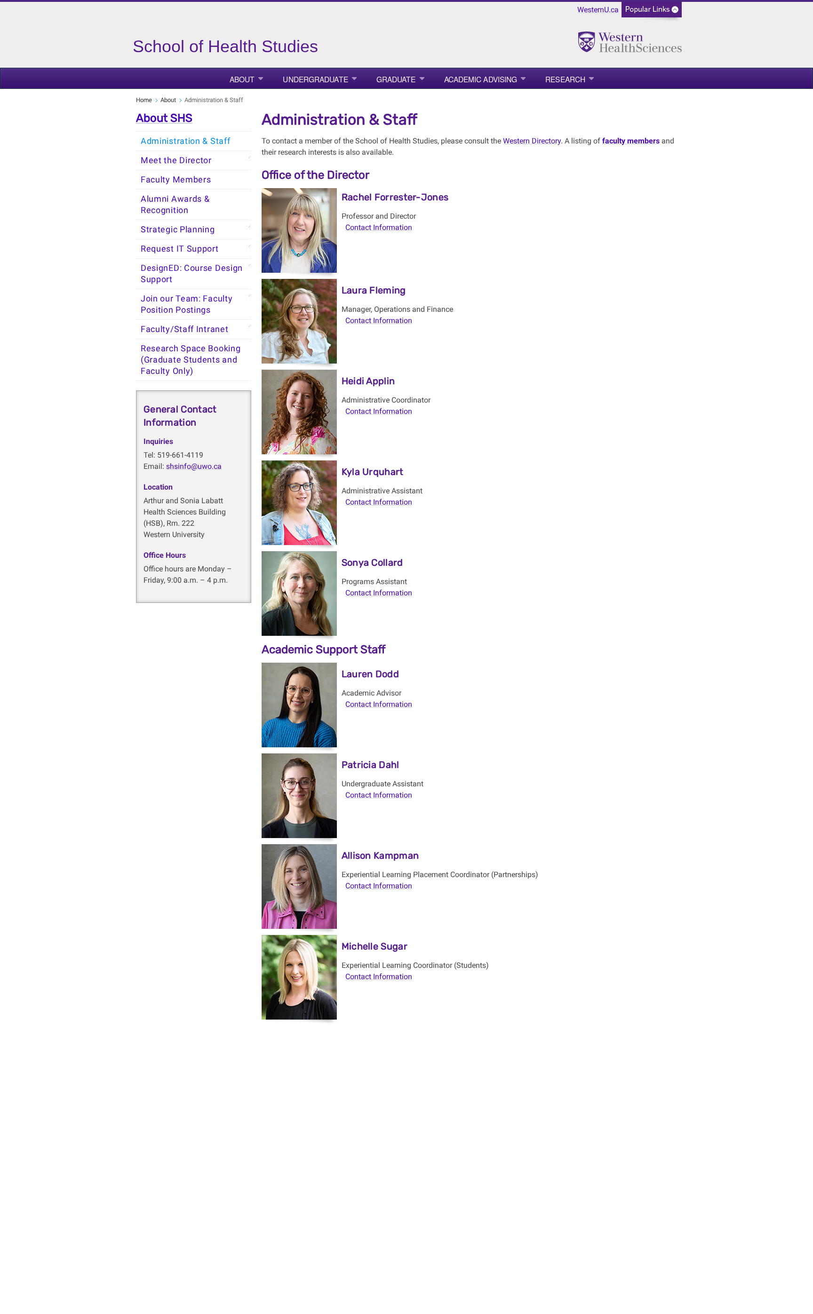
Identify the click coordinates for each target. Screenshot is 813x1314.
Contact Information (378, 227)
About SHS (164, 118)
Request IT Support (180, 248)
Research (565, 79)
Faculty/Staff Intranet (184, 329)
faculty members (631, 140)
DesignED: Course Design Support (192, 273)
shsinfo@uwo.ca (194, 466)
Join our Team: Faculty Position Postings (186, 304)
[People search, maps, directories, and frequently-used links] (652, 12)
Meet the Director (176, 160)
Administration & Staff (185, 141)
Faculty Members (176, 179)
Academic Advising (481, 79)
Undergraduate (315, 79)
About (242, 79)
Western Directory (532, 140)
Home (144, 99)
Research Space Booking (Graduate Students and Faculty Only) (190, 360)
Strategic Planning (178, 229)
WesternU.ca (598, 9)
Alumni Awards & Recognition (175, 204)
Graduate (396, 79)
